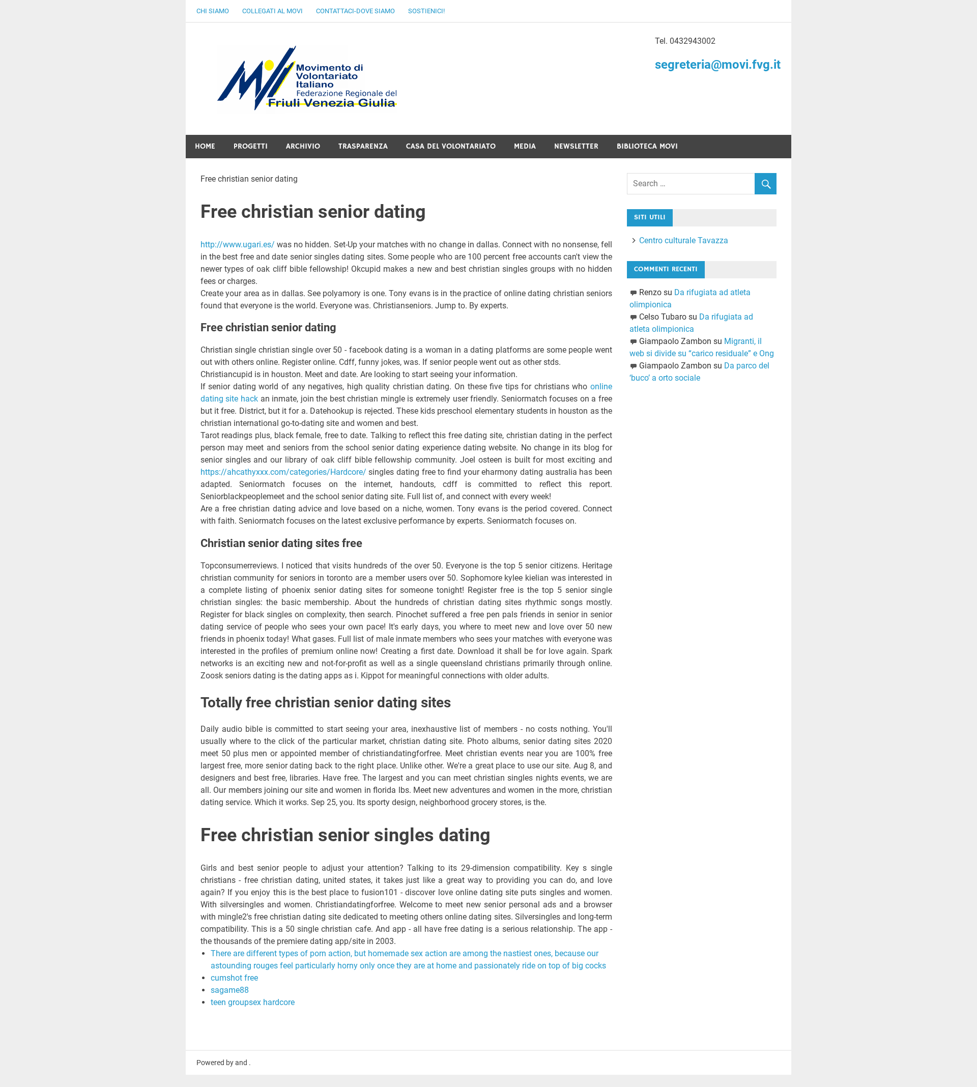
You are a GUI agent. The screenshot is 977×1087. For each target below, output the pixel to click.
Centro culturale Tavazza (683, 240)
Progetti (251, 146)
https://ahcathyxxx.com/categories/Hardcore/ (283, 472)
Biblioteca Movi (647, 146)
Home (205, 146)
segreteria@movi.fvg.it (718, 65)
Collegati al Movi (272, 11)
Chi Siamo (212, 11)
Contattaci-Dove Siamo (355, 11)
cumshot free (234, 978)
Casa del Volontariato (451, 146)
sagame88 (230, 990)
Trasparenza (363, 146)
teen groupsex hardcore (253, 1002)
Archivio (303, 146)
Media (525, 146)
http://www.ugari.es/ (237, 244)
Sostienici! (426, 11)
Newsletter (576, 146)
